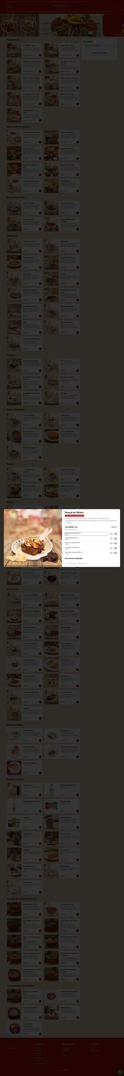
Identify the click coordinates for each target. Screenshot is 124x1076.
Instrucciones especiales (73, 558)
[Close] (118, 511)
